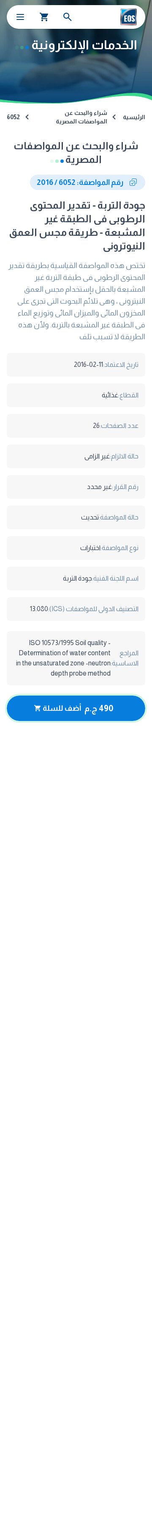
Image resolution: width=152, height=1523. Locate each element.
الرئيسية (134, 117)
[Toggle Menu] (20, 17)
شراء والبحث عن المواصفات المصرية (81, 117)
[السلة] (44, 17)
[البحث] (67, 17)
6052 (13, 117)
